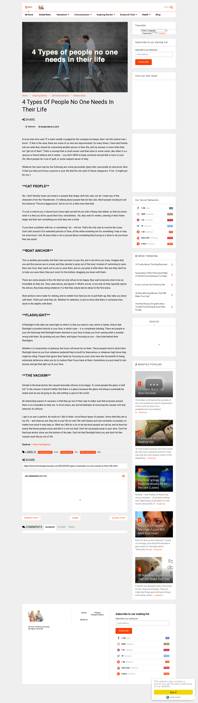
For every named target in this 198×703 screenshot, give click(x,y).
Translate (162, 33)
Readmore (143, 412)
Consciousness (81, 14)
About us (84, 620)
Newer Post (31, 518)
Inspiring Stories (105, 14)
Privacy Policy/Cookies (97, 614)
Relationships (79, 95)
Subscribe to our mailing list (146, 50)
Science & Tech (127, 14)
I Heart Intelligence (41, 444)
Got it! (173, 692)
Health (145, 14)
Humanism (62, 14)
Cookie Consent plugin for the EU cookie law (173, 697)
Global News (45, 14)
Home (30, 14)
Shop (158, 14)
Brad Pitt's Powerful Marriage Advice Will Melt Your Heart (151, 529)
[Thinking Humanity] (41, 8)
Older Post (119, 518)
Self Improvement (60, 95)
